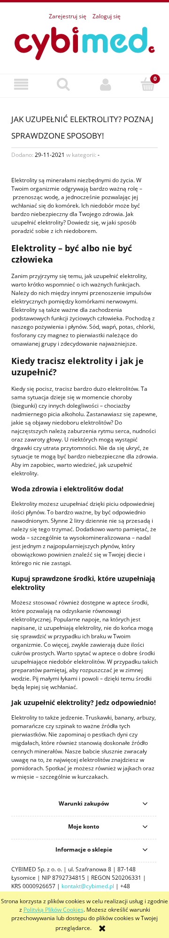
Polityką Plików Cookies (53, 910)
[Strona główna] (84, 42)
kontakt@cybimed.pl (87, 886)
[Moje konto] (105, 84)
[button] (21, 84)
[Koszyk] (148, 83)
